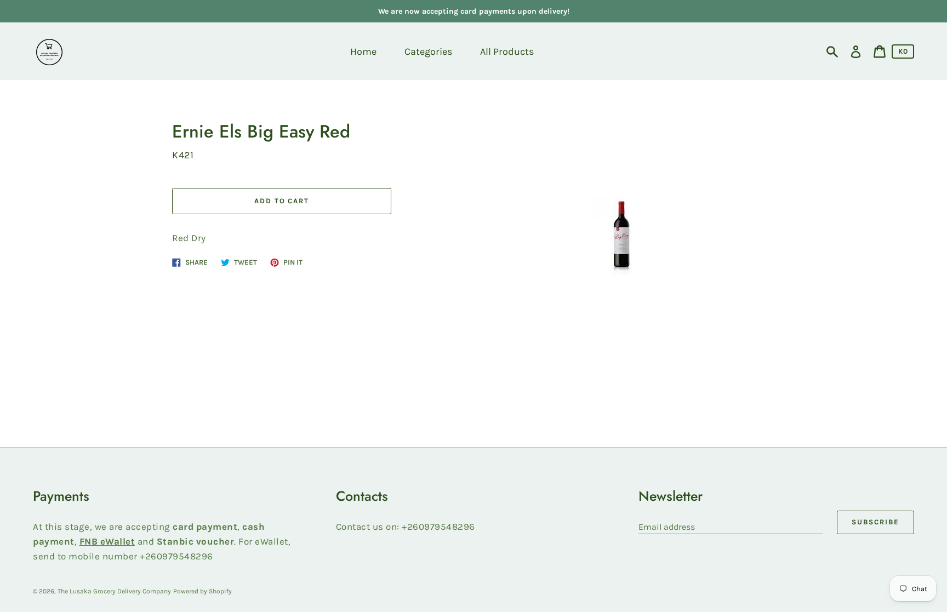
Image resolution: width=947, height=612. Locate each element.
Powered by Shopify (202, 591)
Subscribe (875, 522)
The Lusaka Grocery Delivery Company (114, 591)
